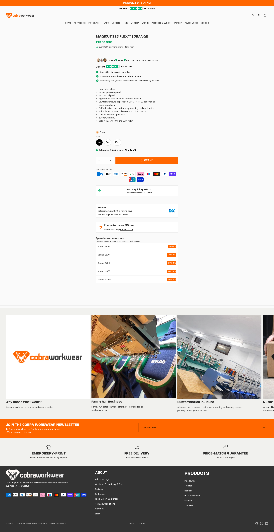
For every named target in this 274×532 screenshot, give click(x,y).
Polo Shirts (190, 480)
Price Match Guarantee (106, 498)
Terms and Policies (137, 523)
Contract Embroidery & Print (109, 484)
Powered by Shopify (57, 523)
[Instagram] (261, 523)
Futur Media (43, 523)
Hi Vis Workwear (192, 495)
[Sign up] (264, 428)
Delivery (99, 489)
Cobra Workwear (19, 523)
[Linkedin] (266, 523)
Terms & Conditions (105, 503)
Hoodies (188, 490)
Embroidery (100, 494)
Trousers (189, 505)
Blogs (97, 513)
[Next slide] (265, 363)
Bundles (188, 500)
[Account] (259, 15)
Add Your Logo (102, 479)
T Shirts (188, 485)
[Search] (253, 15)
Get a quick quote (138, 189)
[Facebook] (256, 523)
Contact (99, 508)
